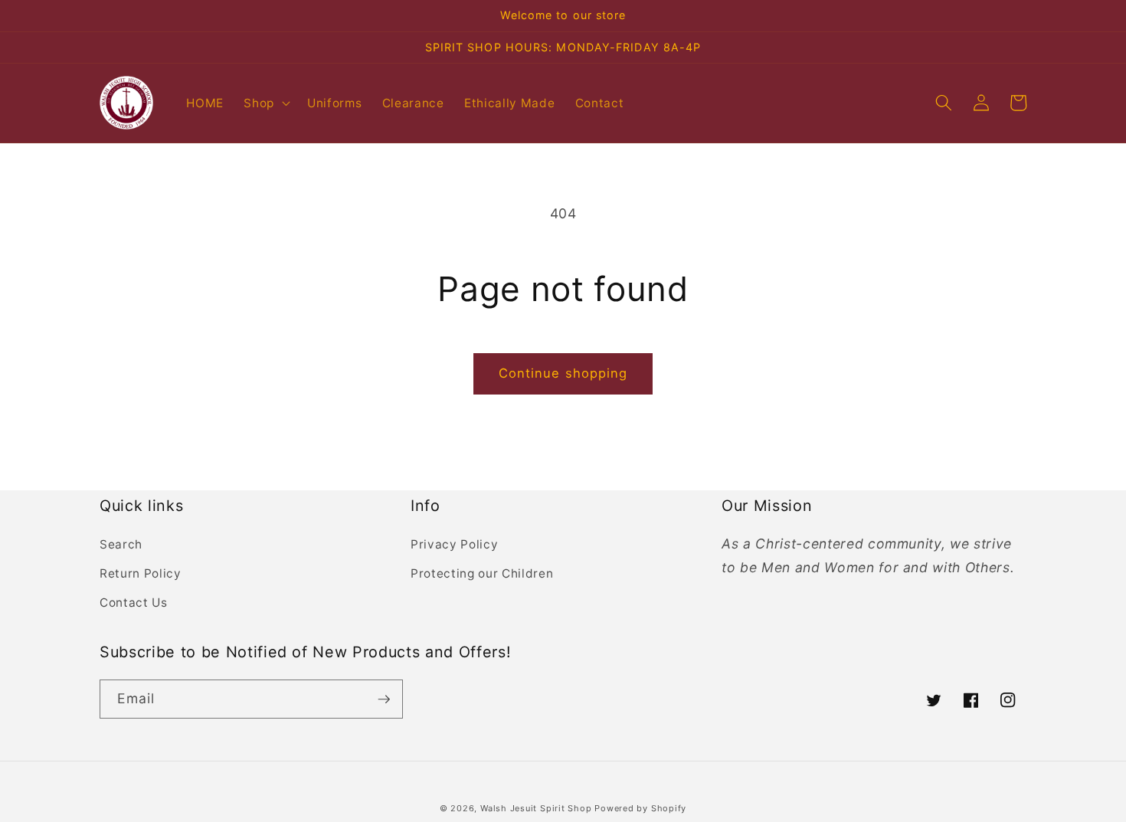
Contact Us (134, 602)
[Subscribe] (383, 699)
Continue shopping (563, 373)
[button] (265, 102)
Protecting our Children (482, 573)
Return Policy (141, 573)
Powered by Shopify (640, 808)
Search (121, 544)
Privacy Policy (454, 544)
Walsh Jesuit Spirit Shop (537, 808)
